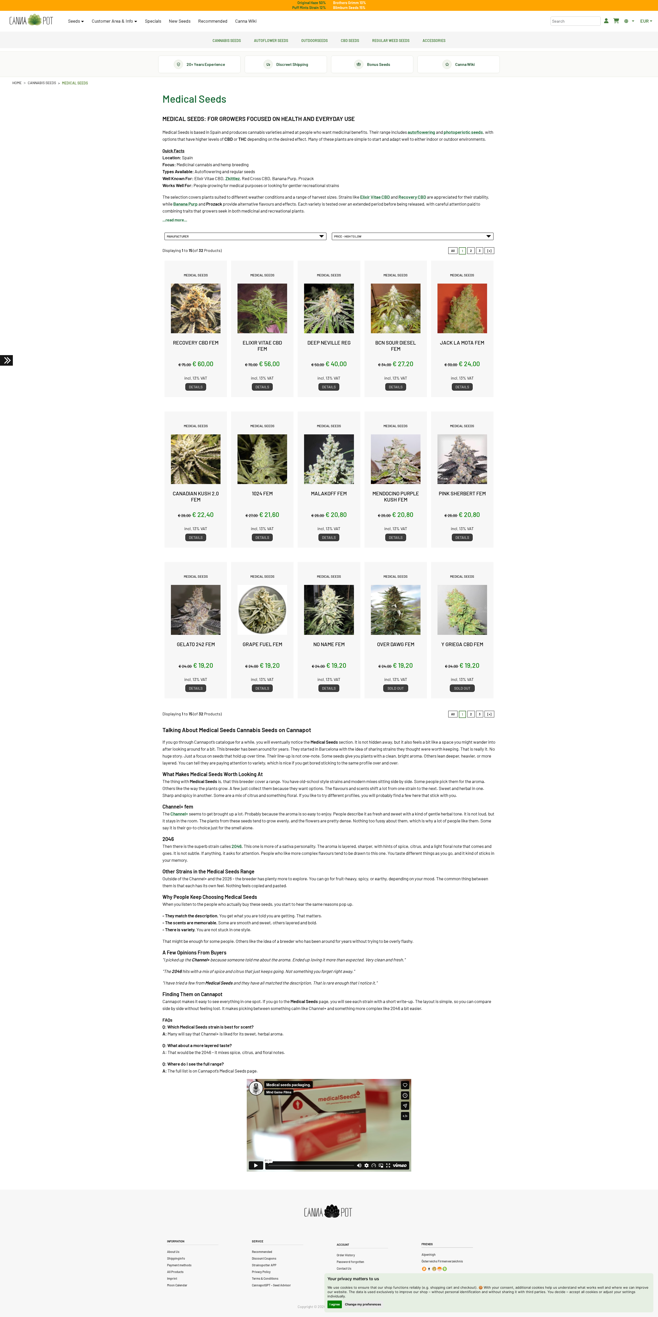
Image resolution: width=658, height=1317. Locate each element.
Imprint (172, 1278)
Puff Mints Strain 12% (309, 7)
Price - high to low (348, 236)
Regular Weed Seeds (390, 40)
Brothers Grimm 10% (349, 3)
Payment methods (179, 1265)
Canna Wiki (246, 21)
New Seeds (179, 21)
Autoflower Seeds (271, 40)
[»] (489, 250)
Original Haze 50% (311, 3)
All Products (175, 1271)
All (453, 250)
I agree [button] (335, 1304)
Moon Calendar (177, 1285)
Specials (153, 21)
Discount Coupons (264, 1258)
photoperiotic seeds (463, 132)
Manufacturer (178, 236)
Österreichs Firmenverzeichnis (442, 1261)
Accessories (434, 40)
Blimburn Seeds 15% (349, 7)
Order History (346, 1255)
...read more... (174, 219)
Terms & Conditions (265, 1278)
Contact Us (344, 1268)
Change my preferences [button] (363, 1304)
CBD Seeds (350, 40)
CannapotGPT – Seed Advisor (271, 1285)
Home (17, 83)
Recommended (212, 21)
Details (196, 387)
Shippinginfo (176, 1258)
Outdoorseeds (314, 40)
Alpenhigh (429, 1254)
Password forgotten (350, 1261)
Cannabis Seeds (227, 40)
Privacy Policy (261, 1271)
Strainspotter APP (264, 1265)
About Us (173, 1251)
